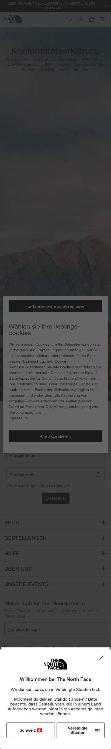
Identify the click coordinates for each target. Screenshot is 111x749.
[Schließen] (101, 657)
